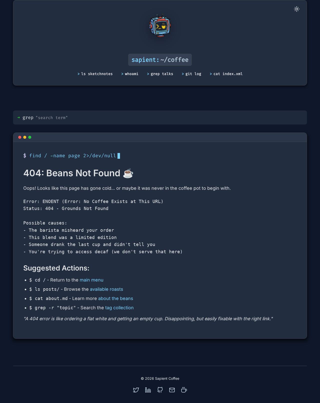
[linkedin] (148, 390)
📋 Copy (286, 203)
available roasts (106, 289)
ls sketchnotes (97, 74)
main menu (92, 279)
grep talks (162, 74)
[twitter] (136, 390)
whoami (131, 74)
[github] (160, 390)
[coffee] (184, 390)
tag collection (119, 307)
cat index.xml (228, 74)
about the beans (115, 298)
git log (193, 74)
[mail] (172, 390)
